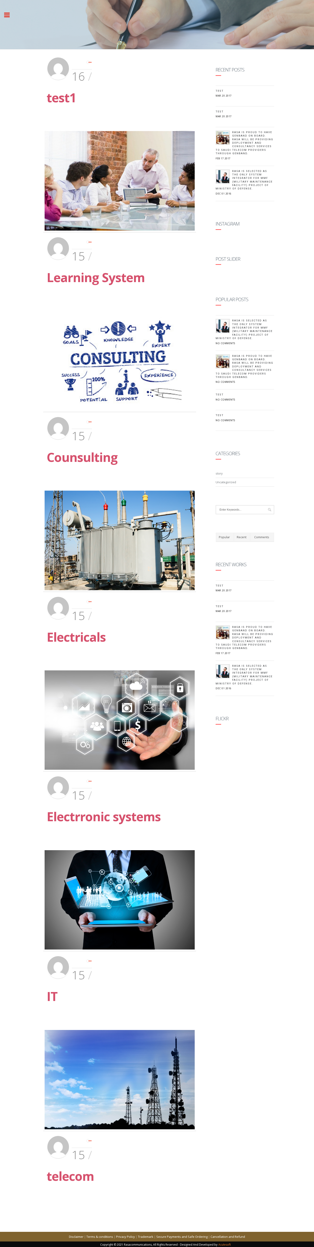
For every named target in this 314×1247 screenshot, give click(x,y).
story (219, 473)
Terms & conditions (99, 1237)
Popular (224, 537)
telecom (70, 1175)
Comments (261, 537)
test (220, 111)
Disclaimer (76, 1237)
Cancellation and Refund (228, 1237)
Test (220, 90)
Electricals (76, 636)
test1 (61, 97)
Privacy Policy (125, 1237)
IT (52, 996)
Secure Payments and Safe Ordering (182, 1237)
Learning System (96, 277)
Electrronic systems (104, 816)
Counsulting (82, 457)
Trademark (145, 1237)
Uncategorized (226, 482)
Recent (241, 537)
